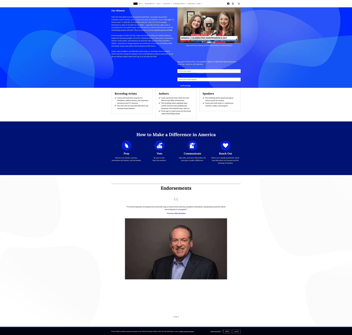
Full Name (181, 67)
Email (179, 76)
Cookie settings (215, 331)
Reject (227, 331)
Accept (236, 331)
